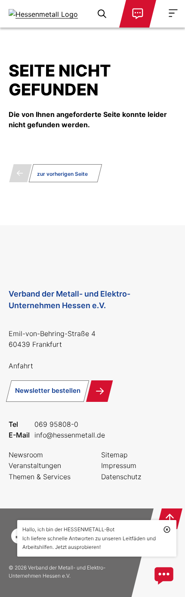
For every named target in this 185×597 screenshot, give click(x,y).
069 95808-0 (56, 424)
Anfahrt (21, 365)
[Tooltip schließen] (167, 529)
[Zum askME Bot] (163, 575)
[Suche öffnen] (102, 14)
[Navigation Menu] (173, 13)
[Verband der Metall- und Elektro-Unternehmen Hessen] (43, 14)
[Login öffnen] (138, 14)
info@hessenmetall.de (69, 435)
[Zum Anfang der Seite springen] (169, 518)
